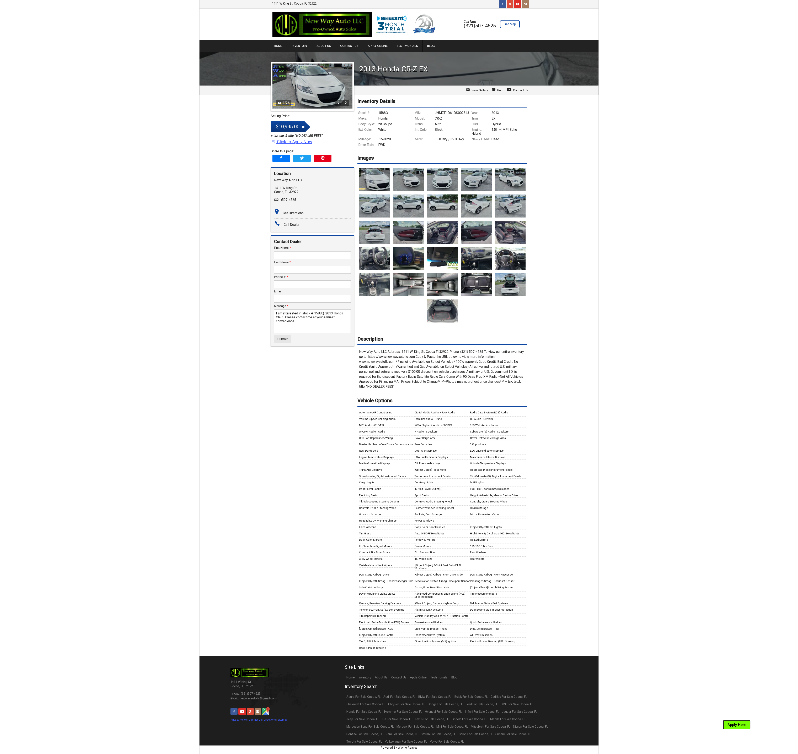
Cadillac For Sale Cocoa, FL (509, 697)
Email (277, 291)
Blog (454, 677)
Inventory (364, 677)
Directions (270, 719)
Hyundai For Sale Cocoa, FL (443, 712)
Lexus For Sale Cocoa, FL (432, 719)
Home (350, 677)
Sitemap (283, 719)
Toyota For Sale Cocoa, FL (364, 741)
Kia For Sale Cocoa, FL (397, 719)
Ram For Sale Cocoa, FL (402, 734)
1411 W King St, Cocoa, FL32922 (294, 3)
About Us (381, 677)
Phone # (281, 277)
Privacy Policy (239, 719)
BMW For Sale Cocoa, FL (434, 697)
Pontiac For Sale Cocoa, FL (364, 734)
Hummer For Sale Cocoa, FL (403, 712)
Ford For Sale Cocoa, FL (482, 704)
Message (281, 306)
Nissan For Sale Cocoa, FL (530, 726)
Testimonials (438, 677)
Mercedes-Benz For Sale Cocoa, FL (370, 726)
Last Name (282, 262)
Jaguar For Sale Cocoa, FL (519, 712)
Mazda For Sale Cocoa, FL (507, 719)
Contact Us (255, 719)
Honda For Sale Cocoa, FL (363, 712)
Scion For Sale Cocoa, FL (476, 734)
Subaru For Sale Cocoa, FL (513, 734)
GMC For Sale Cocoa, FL (517, 704)
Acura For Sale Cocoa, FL (363, 697)
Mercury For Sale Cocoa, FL (415, 726)
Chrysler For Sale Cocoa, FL (406, 704)
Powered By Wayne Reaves (399, 747)
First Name (282, 248)
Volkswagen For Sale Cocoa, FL (406, 741)
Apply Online (418, 677)
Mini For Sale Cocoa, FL (452, 726)
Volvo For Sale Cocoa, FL (447, 741)
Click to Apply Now (294, 141)
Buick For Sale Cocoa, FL (471, 697)
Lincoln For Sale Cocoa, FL (469, 719)
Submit (282, 339)
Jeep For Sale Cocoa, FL (362, 719)
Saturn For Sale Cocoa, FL (438, 734)
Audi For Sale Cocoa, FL (399, 697)
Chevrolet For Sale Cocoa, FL (365, 704)
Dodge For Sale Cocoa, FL (445, 704)
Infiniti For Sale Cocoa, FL (482, 712)
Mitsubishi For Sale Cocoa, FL (490, 726)
